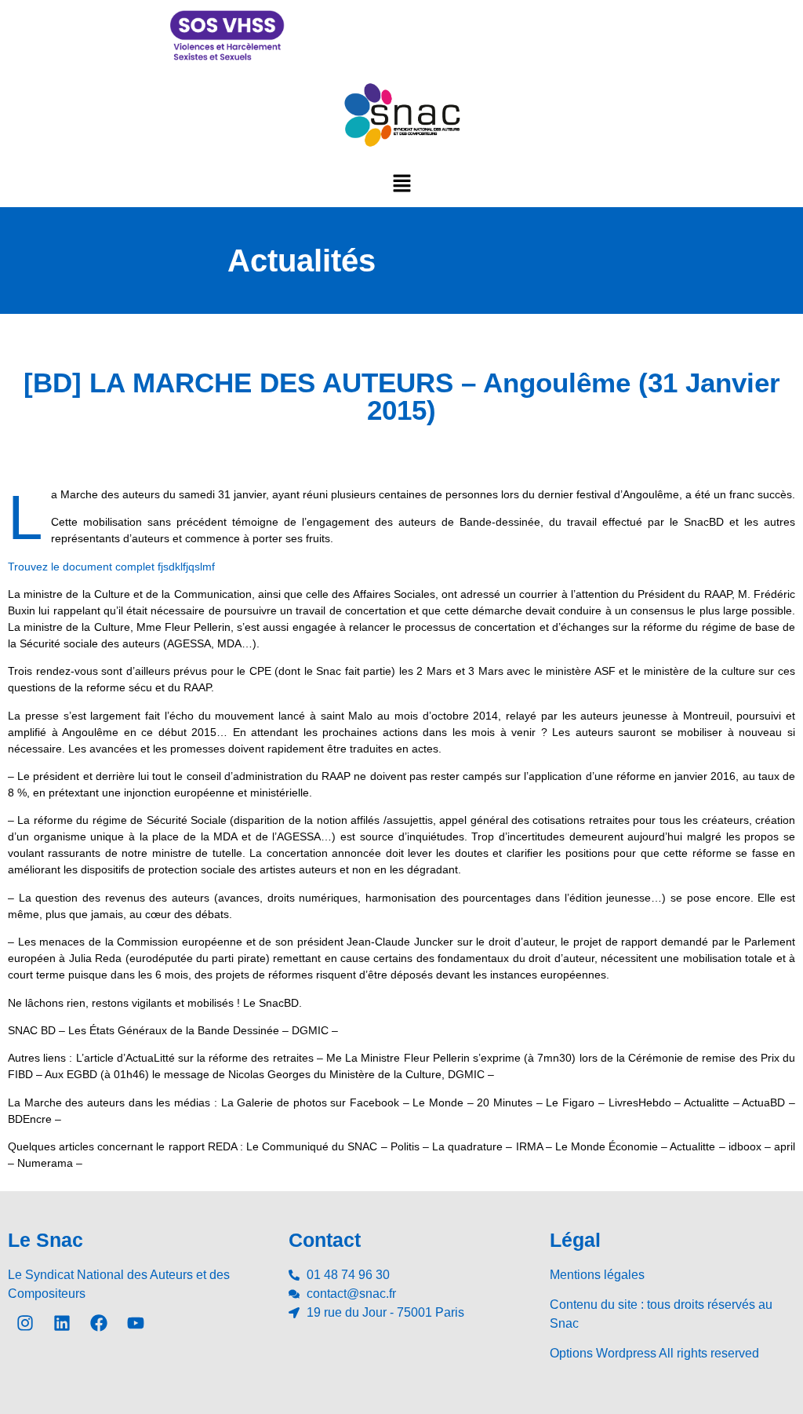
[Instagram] (25, 1323)
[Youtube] (135, 1323)
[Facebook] (99, 1323)
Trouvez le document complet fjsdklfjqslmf (111, 566)
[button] (401, 183)
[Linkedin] (62, 1323)
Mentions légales (597, 1274)
